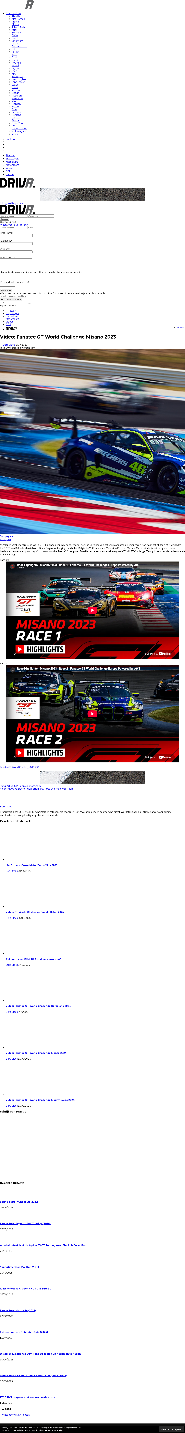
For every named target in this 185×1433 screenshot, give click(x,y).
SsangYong (18, 123)
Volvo (15, 134)
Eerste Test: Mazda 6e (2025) (18, 1310)
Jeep (14, 71)
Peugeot (17, 112)
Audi (14, 30)
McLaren (17, 95)
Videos (9, 168)
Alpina (15, 21)
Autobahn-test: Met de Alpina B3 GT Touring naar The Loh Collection (43, 1245)
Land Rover (18, 82)
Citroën (16, 43)
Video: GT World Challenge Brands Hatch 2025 (35, 912)
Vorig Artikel (7, 786)
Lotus (15, 87)
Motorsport (12, 164)
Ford (14, 57)
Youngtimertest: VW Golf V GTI (19, 1267)
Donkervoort (19, 46)
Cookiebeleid (57, 1430)
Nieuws (10, 174)
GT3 (32, 767)
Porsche (16, 115)
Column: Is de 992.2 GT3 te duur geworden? (33, 959)
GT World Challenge (19, 767)
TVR (14, 125)
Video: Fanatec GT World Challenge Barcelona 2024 (38, 1006)
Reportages (12, 158)
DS (13, 49)
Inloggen (5, 203)
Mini (14, 101)
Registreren (18, 203)
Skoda (15, 120)
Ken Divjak (12, 871)
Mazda (15, 93)
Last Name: (6, 241)
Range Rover (19, 128)
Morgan (16, 104)
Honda (15, 60)
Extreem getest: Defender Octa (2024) (24, 1332)
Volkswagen (19, 131)
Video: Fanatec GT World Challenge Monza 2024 (36, 1053)
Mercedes (17, 98)
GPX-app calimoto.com (27, 786)
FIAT (14, 54)
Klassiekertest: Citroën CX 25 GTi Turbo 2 (25, 1288)
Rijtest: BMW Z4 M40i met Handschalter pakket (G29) (33, 1375)
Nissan (15, 106)
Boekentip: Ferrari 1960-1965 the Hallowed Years (45, 788)
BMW (15, 35)
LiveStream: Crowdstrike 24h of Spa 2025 (31, 865)
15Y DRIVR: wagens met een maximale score (27, 1397)
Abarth (16, 16)
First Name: (6, 233)
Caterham (17, 41)
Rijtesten (10, 155)
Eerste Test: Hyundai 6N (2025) (19, 1201)
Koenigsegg (18, 76)
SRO (37, 767)
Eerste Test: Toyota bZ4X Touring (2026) (25, 1223)
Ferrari (15, 51)
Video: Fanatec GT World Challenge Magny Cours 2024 (40, 1100)
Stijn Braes (12, 965)
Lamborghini (19, 79)
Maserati (16, 90)
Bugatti (16, 38)
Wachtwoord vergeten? (14, 224)
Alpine (15, 24)
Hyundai (16, 62)
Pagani (16, 117)
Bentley (16, 32)
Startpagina (6, 536)
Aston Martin (19, 27)
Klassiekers (12, 161)
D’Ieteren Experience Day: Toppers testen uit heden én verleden (40, 1354)
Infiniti (15, 65)
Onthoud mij (7, 222)
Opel (14, 109)
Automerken (13, 13)
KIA (13, 73)
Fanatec (4, 767)
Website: (5, 249)
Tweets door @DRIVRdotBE (15, 1414)
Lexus (15, 84)
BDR (8, 171)
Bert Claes (9, 344)
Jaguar (16, 68)
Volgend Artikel (9, 788)
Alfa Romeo (18, 19)
